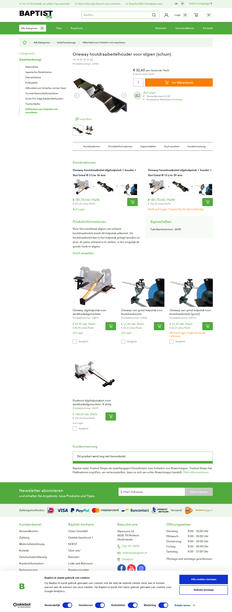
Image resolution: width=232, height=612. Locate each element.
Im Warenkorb (182, 82)
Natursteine (31, 66)
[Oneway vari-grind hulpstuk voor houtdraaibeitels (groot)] (203, 186)
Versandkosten (28, 531)
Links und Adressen (80, 563)
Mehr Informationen (196, 472)
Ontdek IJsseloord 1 (80, 538)
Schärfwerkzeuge (66, 42)
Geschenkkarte (184, 28)
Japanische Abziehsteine (38, 72)
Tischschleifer (32, 103)
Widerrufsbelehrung (31, 544)
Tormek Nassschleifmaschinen (41, 93)
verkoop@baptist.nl (134, 553)
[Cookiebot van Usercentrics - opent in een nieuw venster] (22, 605)
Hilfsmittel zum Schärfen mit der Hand (45, 88)
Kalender (161, 28)
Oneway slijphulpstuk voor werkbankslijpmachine (89, 312)
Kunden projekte (78, 570)
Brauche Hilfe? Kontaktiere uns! (146, 3)
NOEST (72, 544)
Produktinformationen (120, 146)
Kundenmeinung (197, 146)
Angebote (76, 28)
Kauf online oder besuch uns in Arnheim (99, 3)
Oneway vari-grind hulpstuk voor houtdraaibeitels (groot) (190, 312)
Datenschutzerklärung (33, 557)
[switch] (100, 605)
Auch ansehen (171, 146)
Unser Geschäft (78, 531)
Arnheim (177, 99)
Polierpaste (31, 82)
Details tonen (182, 605)
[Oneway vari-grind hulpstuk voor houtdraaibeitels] (128, 186)
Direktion (127, 559)
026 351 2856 (130, 546)
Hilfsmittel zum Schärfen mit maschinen (104, 42)
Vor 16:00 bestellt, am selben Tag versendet (46, 3)
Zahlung (24, 538)
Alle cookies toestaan (203, 579)
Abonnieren (199, 492)
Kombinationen (91, 146)
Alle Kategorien (29, 28)
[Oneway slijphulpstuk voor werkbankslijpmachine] (82, 186)
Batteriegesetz (28, 570)
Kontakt (208, 28)
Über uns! (74, 551)
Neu (59, 28)
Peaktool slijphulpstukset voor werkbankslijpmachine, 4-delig (92, 402)
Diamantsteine (33, 77)
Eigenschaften (148, 146)
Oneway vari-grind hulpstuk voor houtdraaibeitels (142, 312)
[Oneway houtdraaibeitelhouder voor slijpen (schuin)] (105, 186)
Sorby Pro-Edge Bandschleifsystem (44, 98)
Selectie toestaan (204, 589)
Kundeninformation (31, 563)
